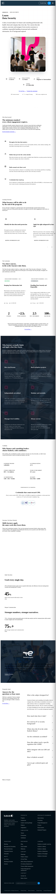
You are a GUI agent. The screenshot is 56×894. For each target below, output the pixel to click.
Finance (39, 825)
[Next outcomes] (52, 247)
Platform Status (24, 856)
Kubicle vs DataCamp (43, 851)
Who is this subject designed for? (40, 695)
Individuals (23, 837)
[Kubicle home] (3, 3)
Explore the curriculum (32, 91)
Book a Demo (24, 878)
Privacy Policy (23, 890)
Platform (23, 825)
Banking (6, 844)
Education (6, 853)
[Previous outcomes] (47, 247)
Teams (22, 833)
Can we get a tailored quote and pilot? (40, 764)
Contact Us (23, 876)
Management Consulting (9, 846)
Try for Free (43, 3)
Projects (23, 818)
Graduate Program (42, 830)
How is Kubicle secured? (40, 757)
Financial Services (8, 849)
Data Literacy (41, 818)
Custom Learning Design (26, 822)
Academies (23, 820)
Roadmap (23, 854)
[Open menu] (52, 3)
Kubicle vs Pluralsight (42, 853)
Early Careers (41, 827)
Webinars (23, 849)
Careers (6, 864)
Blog (22, 844)
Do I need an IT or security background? (40, 723)
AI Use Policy (24, 859)
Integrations (23, 827)
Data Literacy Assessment (27, 861)
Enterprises (23, 835)
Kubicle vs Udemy (42, 846)
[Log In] (49, 3)
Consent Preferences (48, 890)
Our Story (6, 859)
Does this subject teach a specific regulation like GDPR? (40, 743)
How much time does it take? (40, 716)
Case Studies (24, 846)
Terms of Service (31, 890)
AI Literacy (40, 820)
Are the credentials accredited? (40, 737)
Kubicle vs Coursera (42, 856)
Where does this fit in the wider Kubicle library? (40, 730)
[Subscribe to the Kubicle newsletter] (39, 883)
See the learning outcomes (9, 131)
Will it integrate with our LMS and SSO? (40, 750)
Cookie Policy (39, 890)
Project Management (42, 822)
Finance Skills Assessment (27, 866)
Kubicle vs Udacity (42, 849)
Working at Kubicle (8, 861)
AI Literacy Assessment (26, 864)
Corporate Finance (8, 851)
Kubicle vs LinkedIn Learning (44, 844)
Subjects (5, 12)
